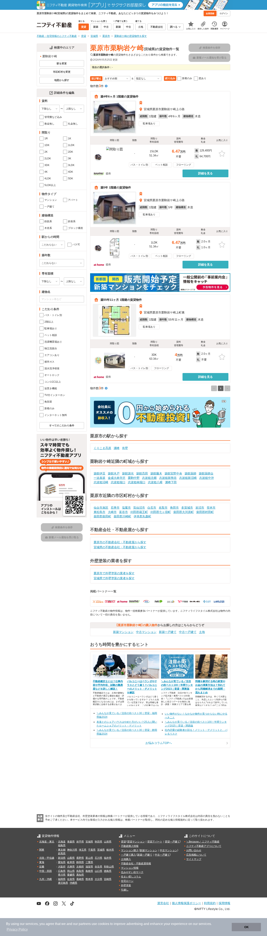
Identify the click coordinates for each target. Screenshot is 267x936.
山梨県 (71, 857)
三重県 (89, 862)
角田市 (174, 507)
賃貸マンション (136, 841)
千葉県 (92, 849)
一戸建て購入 (128, 854)
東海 (41, 862)
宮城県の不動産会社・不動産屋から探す (120, 547)
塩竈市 (126, 507)
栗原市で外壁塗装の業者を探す (114, 573)
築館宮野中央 (173, 473)
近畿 (41, 866)
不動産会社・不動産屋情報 (136, 863)
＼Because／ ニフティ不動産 (202, 841)
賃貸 (123, 841)
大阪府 (61, 866)
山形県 (107, 841)
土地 (202, 632)
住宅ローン (127, 881)
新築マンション (123, 632)
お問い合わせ (193, 850)
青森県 (71, 841)
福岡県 (61, 879)
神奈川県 (72, 849)
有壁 (125, 448)
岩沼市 (199, 507)
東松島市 (99, 512)
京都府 (80, 866)
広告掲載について (196, 854)
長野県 (80, 857)
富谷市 (123, 512)
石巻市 (115, 507)
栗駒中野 (134, 477)
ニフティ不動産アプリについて (203, 846)
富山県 (89, 857)
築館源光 (128, 473)
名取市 (163, 507)
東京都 (61, 849)
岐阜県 (71, 862)
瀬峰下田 (171, 482)
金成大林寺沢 (116, 477)
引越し (124, 889)
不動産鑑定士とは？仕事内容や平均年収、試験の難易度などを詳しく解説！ (108, 685)
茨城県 (101, 849)
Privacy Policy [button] (17, 929)
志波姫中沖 (206, 477)
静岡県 (80, 862)
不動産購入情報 (130, 846)
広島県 (61, 871)
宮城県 (89, 841)
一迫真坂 (99, 477)
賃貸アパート (154, 841)
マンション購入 (130, 850)
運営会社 (163, 903)
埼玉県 (82, 849)
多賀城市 (187, 507)
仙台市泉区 (101, 507)
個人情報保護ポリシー (186, 903)
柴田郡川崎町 (122, 516)
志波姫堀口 (118, 482)
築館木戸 (114, 473)
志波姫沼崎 (101, 482)
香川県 (61, 874)
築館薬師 (190, 473)
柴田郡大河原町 (183, 512)
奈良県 (98, 866)
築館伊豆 (99, 473)
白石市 (151, 507)
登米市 (211, 507)
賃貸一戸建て (172, 841)
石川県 (98, 857)
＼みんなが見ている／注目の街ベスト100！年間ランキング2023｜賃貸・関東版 (177, 685)
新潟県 (61, 857)
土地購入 (126, 859)
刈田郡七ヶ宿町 (160, 512)
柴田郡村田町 (205, 512)
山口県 (98, 871)
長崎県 (80, 879)
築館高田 (142, 473)
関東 (41, 849)
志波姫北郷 (149, 477)
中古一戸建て (187, 632)
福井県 (107, 857)
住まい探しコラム (131, 876)
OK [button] (246, 927)
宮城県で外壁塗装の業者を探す (114, 578)
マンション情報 (130, 867)
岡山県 (71, 871)
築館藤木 (156, 473)
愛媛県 (71, 874)
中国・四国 (45, 871)
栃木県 (110, 849)
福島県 (61, 845)
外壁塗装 (126, 885)
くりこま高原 (102, 448)
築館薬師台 (206, 473)
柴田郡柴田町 (102, 516)
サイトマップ (193, 859)
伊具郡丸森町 (142, 516)
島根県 (89, 871)
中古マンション (146, 632)
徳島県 (107, 871)
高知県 (80, 874)
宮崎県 (107, 879)
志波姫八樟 (155, 482)
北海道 (61, 841)
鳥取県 (80, 871)
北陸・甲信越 (46, 857)
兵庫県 (71, 866)
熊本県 (89, 879)
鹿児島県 (63, 882)
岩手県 (80, 841)
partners (85, 924)
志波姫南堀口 (136, 482)
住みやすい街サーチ (132, 872)
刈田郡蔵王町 (139, 512)
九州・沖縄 (45, 879)
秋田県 (98, 841)
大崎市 (112, 512)
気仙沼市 (139, 507)
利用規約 (210, 903)
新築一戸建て (167, 632)
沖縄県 (73, 882)
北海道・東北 (46, 841)
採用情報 (224, 903)
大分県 (98, 879)
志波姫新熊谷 (168, 477)
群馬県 (61, 853)
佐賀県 (71, 879)
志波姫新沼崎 (188, 477)
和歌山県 (109, 866)
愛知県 (61, 862)
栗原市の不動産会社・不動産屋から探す (120, 542)
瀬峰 (117, 448)
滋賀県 (89, 866)
